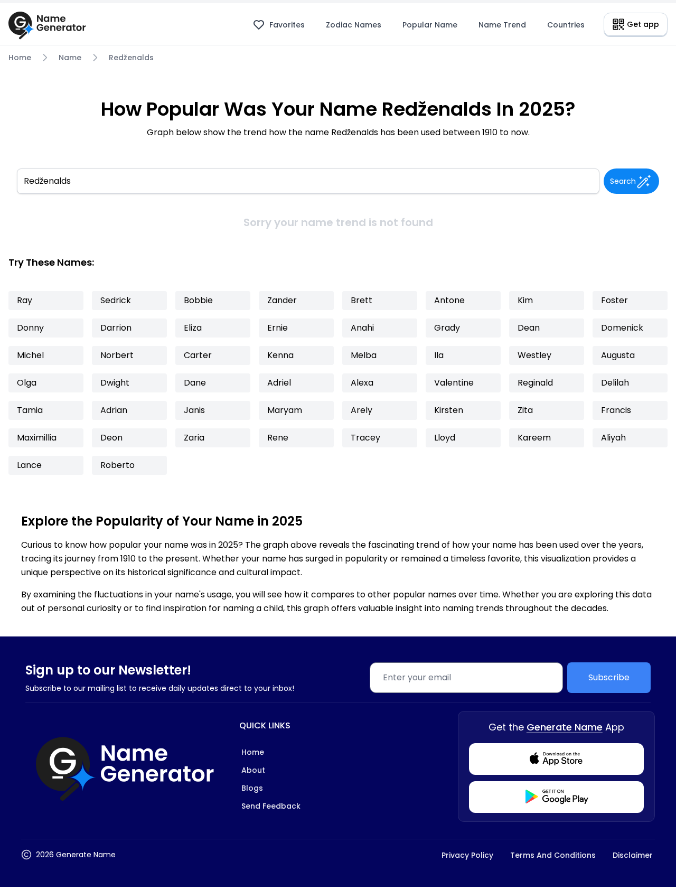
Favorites (287, 25)
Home (19, 57)
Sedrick (115, 300)
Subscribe (609, 677)
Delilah (615, 383)
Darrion (116, 328)
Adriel (279, 383)
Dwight (114, 383)
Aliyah (613, 438)
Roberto (117, 465)
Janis (194, 410)
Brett (361, 300)
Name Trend (502, 25)
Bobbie (198, 300)
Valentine (454, 383)
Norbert (117, 355)
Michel (30, 355)
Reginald (535, 383)
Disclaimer (633, 855)
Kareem (534, 438)
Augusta (618, 355)
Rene (277, 438)
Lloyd (444, 438)
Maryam (284, 410)
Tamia (30, 410)
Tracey (365, 438)
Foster (614, 300)
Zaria (194, 438)
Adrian (113, 410)
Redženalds (131, 57)
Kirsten (448, 410)
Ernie (277, 328)
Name (70, 57)
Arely (361, 410)
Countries (566, 25)
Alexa (362, 383)
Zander (282, 300)
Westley (534, 355)
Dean (529, 328)
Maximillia (37, 438)
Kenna (280, 355)
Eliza (193, 328)
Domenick (622, 328)
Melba (364, 355)
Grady (447, 328)
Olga (26, 383)
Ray (24, 300)
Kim (525, 300)
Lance (29, 465)
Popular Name (429, 25)
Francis (616, 410)
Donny (30, 328)
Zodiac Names (353, 25)
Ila (439, 355)
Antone (449, 300)
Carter (198, 355)
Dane (195, 383)
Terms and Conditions (553, 855)
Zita (525, 410)
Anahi (362, 328)
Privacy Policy (467, 855)
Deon (111, 438)
